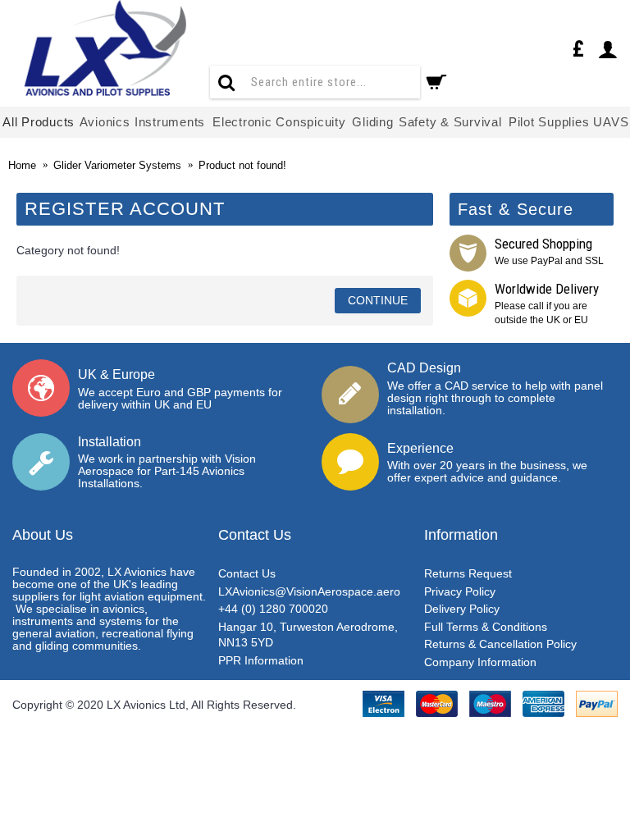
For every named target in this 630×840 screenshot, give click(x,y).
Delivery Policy (462, 608)
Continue (378, 300)
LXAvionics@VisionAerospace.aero (309, 591)
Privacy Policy (459, 591)
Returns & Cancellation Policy (500, 644)
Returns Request (468, 573)
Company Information (480, 662)
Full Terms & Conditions (485, 626)
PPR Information (261, 660)
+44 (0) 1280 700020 (273, 608)
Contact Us (247, 573)
